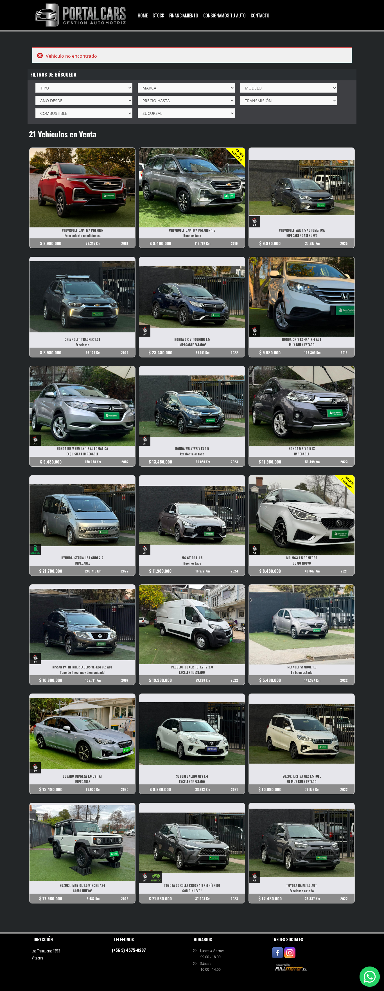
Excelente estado (192, 454)
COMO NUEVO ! (192, 891)
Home (143, 15)
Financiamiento (183, 15)
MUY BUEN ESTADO (302, 345)
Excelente (82, 345)
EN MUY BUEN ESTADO (302, 781)
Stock (158, 15)
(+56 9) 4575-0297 (129, 950)
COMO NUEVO (302, 563)
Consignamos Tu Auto (224, 15)
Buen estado (192, 235)
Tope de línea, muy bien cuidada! (82, 672)
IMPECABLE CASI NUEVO (302, 235)
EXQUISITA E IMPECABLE (82, 454)
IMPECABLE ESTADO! (192, 345)
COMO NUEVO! (82, 891)
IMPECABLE (301, 454)
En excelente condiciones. (82, 235)
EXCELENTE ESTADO (192, 672)
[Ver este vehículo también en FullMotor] (291, 967)
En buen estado (301, 672)
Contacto (260, 15)
